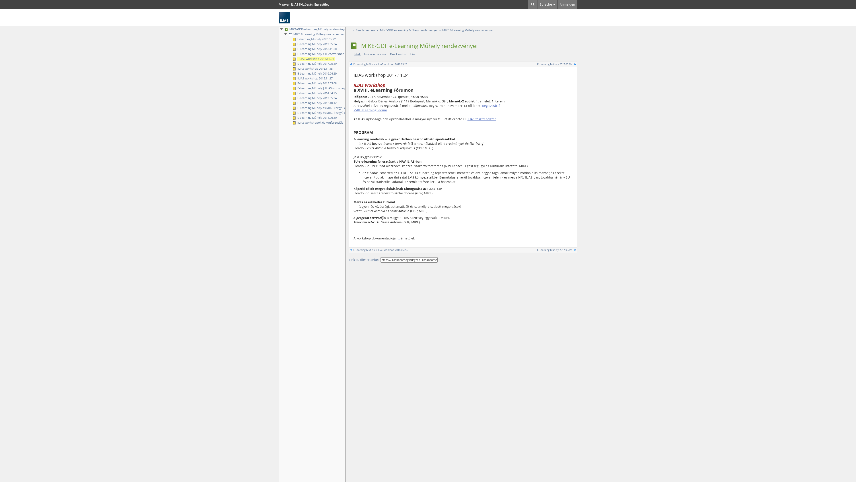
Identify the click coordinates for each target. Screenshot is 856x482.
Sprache (546, 4)
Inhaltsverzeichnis (375, 54)
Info (412, 54)
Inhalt (357, 54)
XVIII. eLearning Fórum (370, 110)
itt (398, 238)
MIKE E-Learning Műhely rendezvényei (467, 30)
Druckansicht (398, 54)
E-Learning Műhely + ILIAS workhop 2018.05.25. (380, 64)
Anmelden (567, 4)
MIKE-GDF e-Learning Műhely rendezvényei (408, 30)
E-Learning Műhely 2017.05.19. (554, 64)
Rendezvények (365, 30)
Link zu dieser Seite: (364, 260)
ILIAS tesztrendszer (481, 119)
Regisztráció (491, 106)
